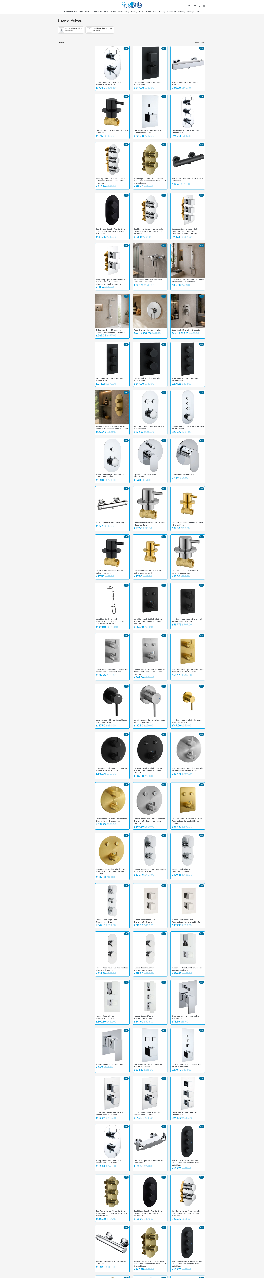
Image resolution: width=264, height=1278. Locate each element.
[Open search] (195, 6)
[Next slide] (164, 260)
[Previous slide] (136, 260)
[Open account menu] (199, 6)
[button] (204, 42)
